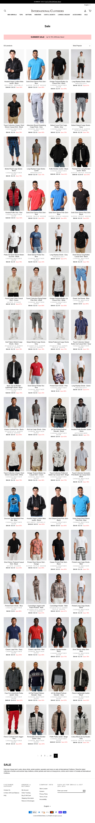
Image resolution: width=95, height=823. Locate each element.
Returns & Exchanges (28, 801)
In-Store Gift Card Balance (11, 793)
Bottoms (29, 14)
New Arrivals (12, 14)
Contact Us (7, 790)
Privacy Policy (44, 794)
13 (50, 755)
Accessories (77, 14)
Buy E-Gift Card (26, 795)
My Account (25, 790)
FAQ (5, 795)
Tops (21, 14)
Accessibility (43, 799)
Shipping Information (28, 798)
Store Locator (44, 788)
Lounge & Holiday (64, 14)
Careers (42, 791)
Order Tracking (26, 793)
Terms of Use (43, 796)
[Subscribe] (84, 791)
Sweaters (37, 14)
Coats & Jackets (49, 14)
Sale (86, 14)
